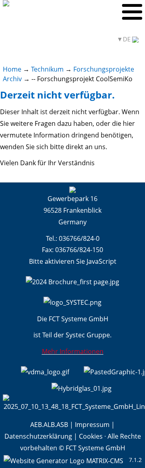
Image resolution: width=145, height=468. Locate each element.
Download (64, 39)
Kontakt (96, 39)
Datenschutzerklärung (38, 436)
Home (12, 69)
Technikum (47, 69)
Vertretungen (23, 39)
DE (127, 39)
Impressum (92, 424)
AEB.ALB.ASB (49, 424)
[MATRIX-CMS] (63, 460)
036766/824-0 (79, 238)
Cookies (91, 436)
